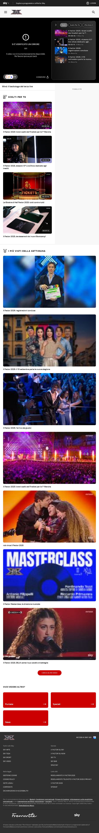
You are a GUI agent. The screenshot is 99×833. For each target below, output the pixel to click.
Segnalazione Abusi (26, 805)
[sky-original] (77, 815)
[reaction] (11, 77)
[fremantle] (24, 815)
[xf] (17, 12)
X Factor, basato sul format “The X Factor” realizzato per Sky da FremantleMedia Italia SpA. (33, 825)
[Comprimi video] (56, 25)
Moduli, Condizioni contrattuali (42, 799)
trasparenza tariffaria (26, 801)
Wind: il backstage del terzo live (17, 86)
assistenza (39, 801)
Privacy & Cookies (62, 799)
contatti (48, 801)
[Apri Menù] (7, 12)
